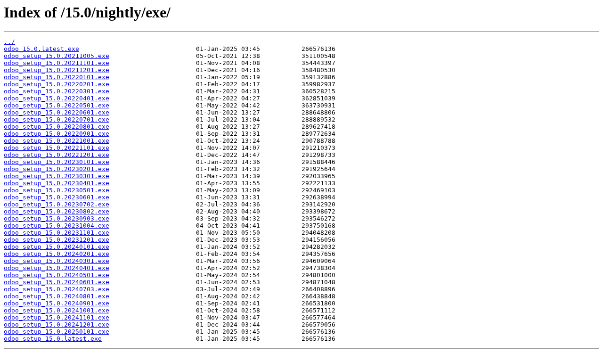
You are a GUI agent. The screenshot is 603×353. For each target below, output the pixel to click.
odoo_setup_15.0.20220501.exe (56, 105)
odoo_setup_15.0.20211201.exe (56, 70)
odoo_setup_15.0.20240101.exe (56, 246)
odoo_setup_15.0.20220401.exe (56, 98)
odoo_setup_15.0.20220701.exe (56, 119)
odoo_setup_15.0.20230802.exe (56, 211)
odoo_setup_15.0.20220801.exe (56, 126)
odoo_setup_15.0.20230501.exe (56, 190)
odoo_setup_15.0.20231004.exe (56, 225)
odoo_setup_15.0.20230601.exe (56, 197)
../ (9, 41)
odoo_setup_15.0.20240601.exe (56, 282)
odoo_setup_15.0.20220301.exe (56, 91)
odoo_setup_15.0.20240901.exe (56, 303)
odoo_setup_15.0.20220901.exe (56, 133)
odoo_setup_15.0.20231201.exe (56, 239)
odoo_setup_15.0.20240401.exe (56, 267)
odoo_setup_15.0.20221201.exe (56, 154)
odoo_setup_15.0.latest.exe (53, 338)
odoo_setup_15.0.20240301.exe (56, 260)
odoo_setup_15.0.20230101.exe (56, 161)
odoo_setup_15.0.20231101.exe (56, 232)
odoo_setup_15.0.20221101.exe (56, 147)
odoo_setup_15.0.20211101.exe (56, 62)
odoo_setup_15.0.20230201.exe (56, 168)
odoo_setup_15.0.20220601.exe (56, 112)
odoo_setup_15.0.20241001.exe (56, 310)
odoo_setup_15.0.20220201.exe (56, 84)
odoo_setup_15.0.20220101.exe (56, 77)
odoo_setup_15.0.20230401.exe (56, 183)
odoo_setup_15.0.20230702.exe (56, 204)
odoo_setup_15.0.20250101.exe (56, 331)
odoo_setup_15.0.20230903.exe (56, 218)
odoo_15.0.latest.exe (41, 48)
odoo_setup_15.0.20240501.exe (56, 275)
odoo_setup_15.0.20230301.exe (56, 176)
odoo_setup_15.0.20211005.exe (56, 55)
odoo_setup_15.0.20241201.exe (56, 324)
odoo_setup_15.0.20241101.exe (56, 317)
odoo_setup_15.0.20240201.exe (56, 253)
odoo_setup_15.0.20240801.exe (56, 296)
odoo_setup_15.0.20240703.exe (56, 289)
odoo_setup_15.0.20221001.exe (56, 140)
